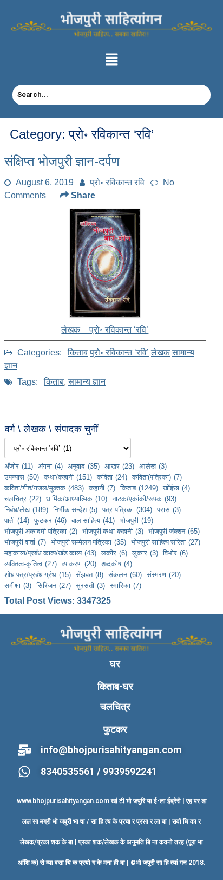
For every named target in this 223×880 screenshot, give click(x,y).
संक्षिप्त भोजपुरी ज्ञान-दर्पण (62, 161)
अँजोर (18, 466)
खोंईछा (176, 488)
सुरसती (90, 585)
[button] (111, 60)
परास (169, 509)
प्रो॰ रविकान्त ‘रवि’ (119, 352)
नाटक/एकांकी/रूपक (144, 498)
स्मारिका (125, 585)
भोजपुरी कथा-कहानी (112, 531)
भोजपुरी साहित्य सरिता (165, 542)
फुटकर (50, 520)
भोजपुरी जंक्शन (174, 531)
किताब (78, 352)
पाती (16, 520)
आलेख (153, 466)
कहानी (102, 488)
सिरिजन (53, 585)
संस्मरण (164, 574)
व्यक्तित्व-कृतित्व (30, 563)
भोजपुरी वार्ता (25, 542)
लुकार (145, 553)
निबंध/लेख (26, 509)
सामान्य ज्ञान (87, 381)
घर (115, 663)
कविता (112, 477)
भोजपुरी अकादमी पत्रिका (40, 531)
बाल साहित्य (93, 520)
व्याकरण (79, 563)
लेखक (160, 352)
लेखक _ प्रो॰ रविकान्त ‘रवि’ (104, 329)
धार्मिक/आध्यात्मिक (76, 498)
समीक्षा (17, 585)
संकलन (125, 574)
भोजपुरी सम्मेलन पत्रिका (88, 542)
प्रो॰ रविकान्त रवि (117, 182)
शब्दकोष (116, 563)
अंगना (50, 466)
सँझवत (89, 574)
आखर (119, 466)
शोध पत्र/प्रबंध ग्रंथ (37, 574)
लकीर (114, 553)
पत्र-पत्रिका (127, 509)
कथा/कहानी (68, 477)
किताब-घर (115, 686)
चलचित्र (22, 498)
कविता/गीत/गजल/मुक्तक (44, 488)
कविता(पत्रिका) (157, 477)
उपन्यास (21, 477)
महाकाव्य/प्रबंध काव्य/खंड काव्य (50, 553)
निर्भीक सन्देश (75, 509)
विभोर (175, 553)
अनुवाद (84, 466)
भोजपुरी (136, 520)
